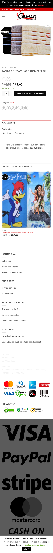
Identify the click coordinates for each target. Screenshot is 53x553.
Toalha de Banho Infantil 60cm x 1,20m (17, 233)
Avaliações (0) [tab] (8, 123)
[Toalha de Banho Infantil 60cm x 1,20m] (26, 199)
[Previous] (4, 58)
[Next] (11, 58)
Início (4, 67)
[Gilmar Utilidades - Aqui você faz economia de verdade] (26, 15)
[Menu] (3, 16)
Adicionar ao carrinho (30, 94)
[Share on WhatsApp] (4, 108)
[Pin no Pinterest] (22, 108)
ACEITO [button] (27, 549)
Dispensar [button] (42, 5)
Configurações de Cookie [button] (35, 545)
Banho (13, 67)
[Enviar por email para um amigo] (17, 108)
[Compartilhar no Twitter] (13, 108)
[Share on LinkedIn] (26, 108)
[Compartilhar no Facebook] (9, 108)
